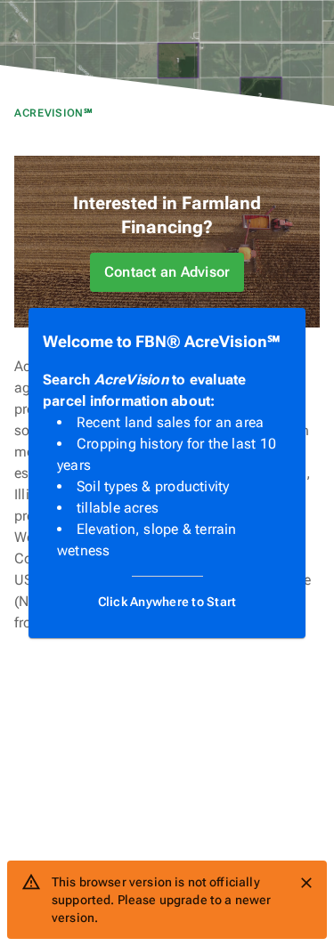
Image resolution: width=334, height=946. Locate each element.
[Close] (306, 882)
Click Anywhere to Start (167, 601)
